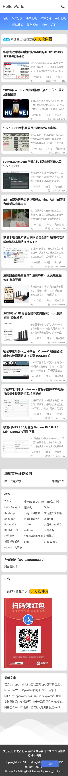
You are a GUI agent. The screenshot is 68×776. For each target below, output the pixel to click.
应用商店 (9, 535)
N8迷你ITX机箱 (53, 513)
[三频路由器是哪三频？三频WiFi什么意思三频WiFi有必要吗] (16, 294)
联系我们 (41, 751)
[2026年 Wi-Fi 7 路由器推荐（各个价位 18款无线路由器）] (16, 108)
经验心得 (45, 18)
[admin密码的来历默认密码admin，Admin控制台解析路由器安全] (16, 218)
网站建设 (17, 24)
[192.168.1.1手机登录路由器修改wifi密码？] (16, 142)
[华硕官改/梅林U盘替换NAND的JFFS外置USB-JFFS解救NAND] (16, 70)
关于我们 (8, 751)
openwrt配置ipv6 (14, 547)
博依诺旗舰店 (12, 541)
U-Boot (48, 518)
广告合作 (52, 751)
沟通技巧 (49, 535)
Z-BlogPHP (24, 771)
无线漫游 (49, 530)
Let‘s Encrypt (12, 507)
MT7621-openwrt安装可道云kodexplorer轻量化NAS (35, 696)
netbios (28, 530)
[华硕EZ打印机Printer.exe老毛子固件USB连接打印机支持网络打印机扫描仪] (16, 408)
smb (27, 541)
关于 (53, 24)
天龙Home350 (52, 524)
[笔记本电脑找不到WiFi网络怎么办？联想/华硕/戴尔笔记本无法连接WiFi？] (16, 256)
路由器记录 (10, 566)
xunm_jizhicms (54, 771)
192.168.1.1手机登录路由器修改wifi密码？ (31, 128)
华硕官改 (58, 481)
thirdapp (9, 513)
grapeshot (50, 541)
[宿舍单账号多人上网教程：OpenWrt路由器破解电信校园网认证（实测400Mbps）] (16, 370)
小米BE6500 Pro (34, 501)
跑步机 (28, 507)
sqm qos (9, 518)
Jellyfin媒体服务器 (34, 513)
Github (48, 507)
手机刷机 (60, 18)
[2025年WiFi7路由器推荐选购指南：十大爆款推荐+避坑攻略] (16, 332)
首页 (5, 18)
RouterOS (10, 524)
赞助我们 (19, 751)
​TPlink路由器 (51, 501)
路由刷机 (31, 18)
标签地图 (36, 755)
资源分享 (16, 18)
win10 (7, 500)
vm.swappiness (33, 535)
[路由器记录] (14, 6)
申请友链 (30, 751)
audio (27, 524)
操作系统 (32, 24)
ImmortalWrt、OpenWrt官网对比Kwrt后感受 (30, 690)
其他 (44, 24)
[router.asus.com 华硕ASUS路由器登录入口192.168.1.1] (16, 180)
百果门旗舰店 (31, 518)
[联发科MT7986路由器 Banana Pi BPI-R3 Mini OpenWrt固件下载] (16, 446)
